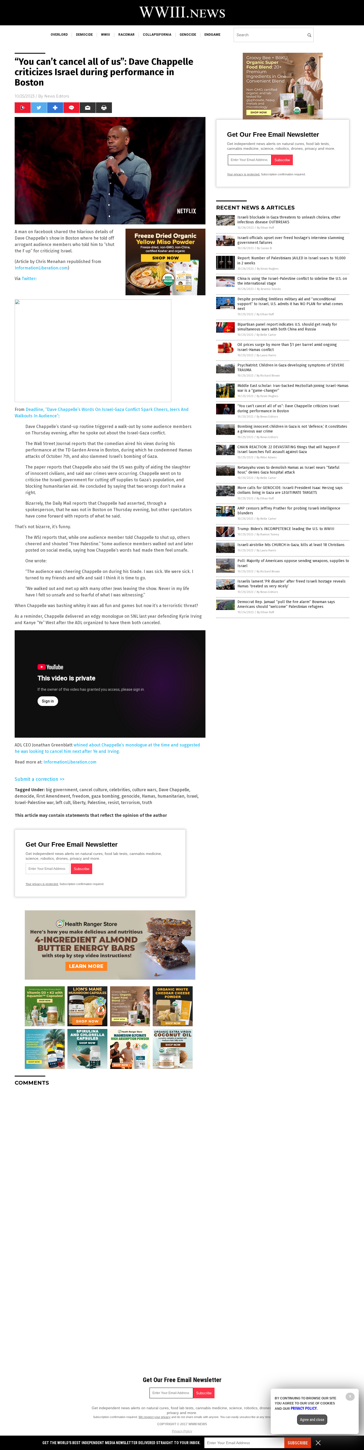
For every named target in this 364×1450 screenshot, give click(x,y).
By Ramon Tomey (268, 534)
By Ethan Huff (265, 227)
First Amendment (53, 796)
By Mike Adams (267, 457)
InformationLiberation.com (41, 267)
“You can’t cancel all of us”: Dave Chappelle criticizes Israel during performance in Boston (288, 408)
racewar (126, 35)
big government (61, 789)
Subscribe (298, 1442)
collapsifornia (157, 35)
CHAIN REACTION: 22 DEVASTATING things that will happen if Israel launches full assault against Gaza (288, 449)
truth (147, 802)
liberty (79, 802)
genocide (188, 35)
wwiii (105, 35)
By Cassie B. (264, 248)
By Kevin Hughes (267, 268)
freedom (80, 796)
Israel (192, 796)
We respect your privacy (155, 1417)
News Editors (56, 96)
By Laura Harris (266, 355)
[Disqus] (110, 1156)
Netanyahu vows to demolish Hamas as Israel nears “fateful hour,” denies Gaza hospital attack (288, 470)
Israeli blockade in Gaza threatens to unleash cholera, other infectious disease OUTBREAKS (289, 219)
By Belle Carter (266, 335)
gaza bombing (105, 796)
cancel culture (93, 789)
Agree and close (312, 1419)
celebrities (119, 789)
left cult (63, 802)
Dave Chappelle (174, 789)
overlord (59, 35)
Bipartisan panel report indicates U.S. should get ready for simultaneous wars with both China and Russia (287, 327)
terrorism (130, 802)
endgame (212, 35)
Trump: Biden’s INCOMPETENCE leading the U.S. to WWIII (285, 529)
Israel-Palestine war (34, 802)
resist (113, 802)
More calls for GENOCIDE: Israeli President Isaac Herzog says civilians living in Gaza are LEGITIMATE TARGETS (290, 490)
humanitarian (170, 796)
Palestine (96, 802)
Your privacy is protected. (42, 884)
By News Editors (267, 416)
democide (84, 35)
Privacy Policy (182, 1431)
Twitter (28, 278)
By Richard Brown (268, 375)
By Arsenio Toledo (269, 289)
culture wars (144, 789)
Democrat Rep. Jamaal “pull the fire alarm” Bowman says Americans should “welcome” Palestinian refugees (286, 604)
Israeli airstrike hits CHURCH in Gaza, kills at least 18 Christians (291, 545)
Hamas (148, 796)
